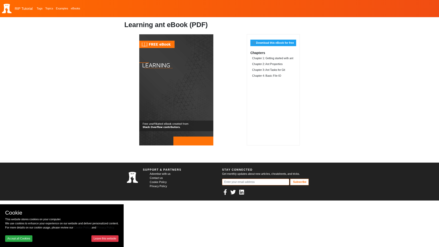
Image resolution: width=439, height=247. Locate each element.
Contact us (156, 178)
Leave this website (105, 238)
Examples (62, 8)
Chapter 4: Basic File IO (266, 75)
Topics (49, 8)
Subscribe (299, 181)
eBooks (75, 8)
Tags (40, 8)
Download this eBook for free (274, 42)
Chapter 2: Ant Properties (267, 64)
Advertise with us (160, 173)
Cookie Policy (158, 182)
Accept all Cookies (18, 238)
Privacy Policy (158, 186)
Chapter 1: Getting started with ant (272, 58)
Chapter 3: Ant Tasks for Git (268, 69)
